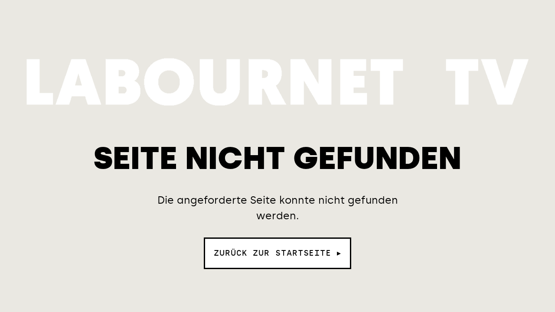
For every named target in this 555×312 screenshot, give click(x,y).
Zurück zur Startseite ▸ (277, 253)
